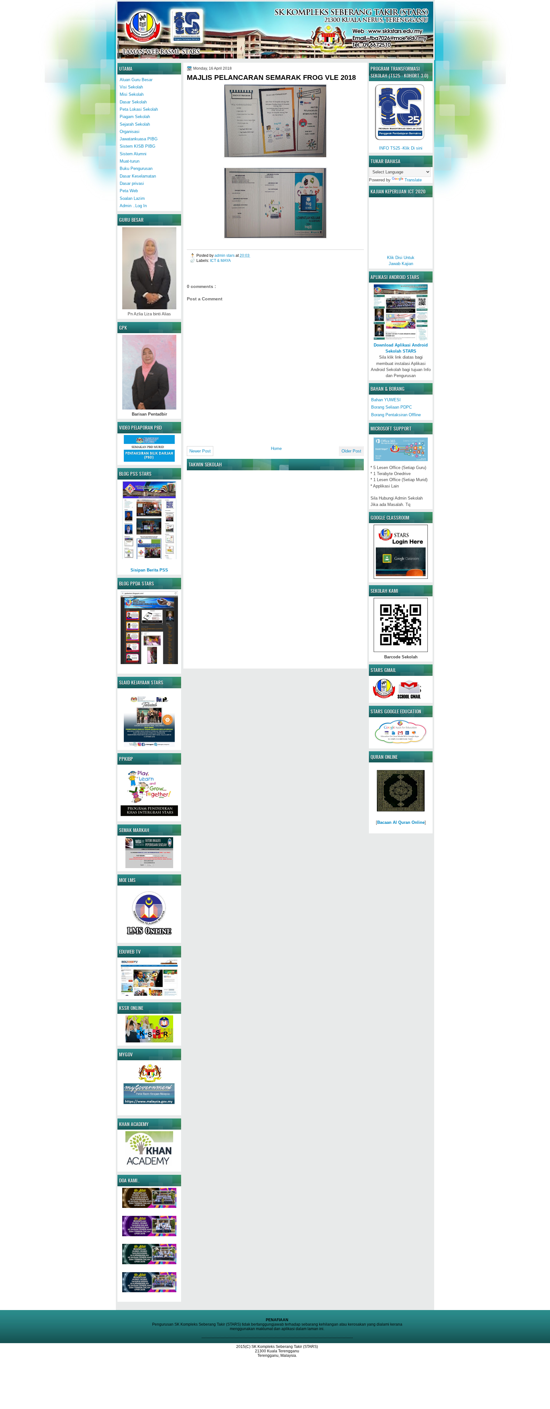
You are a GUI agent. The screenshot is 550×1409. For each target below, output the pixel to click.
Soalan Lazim (132, 198)
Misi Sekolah (132, 94)
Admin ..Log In (133, 205)
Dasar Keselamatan (138, 176)
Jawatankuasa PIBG (139, 139)
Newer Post (200, 451)
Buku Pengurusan (136, 168)
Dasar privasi (132, 183)
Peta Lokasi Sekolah (139, 109)
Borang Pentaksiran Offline (396, 414)
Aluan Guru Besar (136, 79)
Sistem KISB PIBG (137, 146)
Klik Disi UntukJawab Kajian (400, 260)
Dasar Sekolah (133, 102)
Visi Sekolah (131, 87)
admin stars (225, 255)
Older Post (351, 451)
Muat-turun (129, 161)
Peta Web (129, 190)
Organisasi (129, 131)
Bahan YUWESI (386, 399)
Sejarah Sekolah (135, 124)
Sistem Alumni (133, 153)
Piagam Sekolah (135, 116)
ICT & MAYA (220, 260)
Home (276, 448)
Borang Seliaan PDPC (391, 407)
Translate (413, 180)
